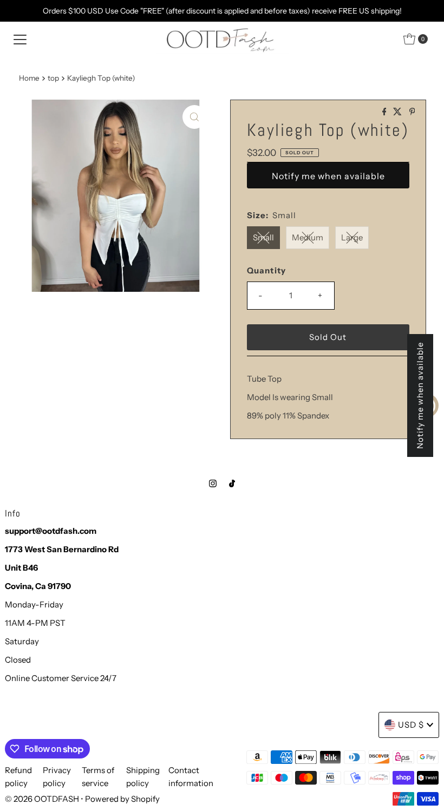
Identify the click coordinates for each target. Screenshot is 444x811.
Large (352, 237)
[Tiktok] (232, 483)
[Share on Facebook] (385, 112)
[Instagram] (213, 483)
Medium (307, 237)
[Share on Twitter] (398, 112)
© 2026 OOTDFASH (42, 799)
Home (29, 78)
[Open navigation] (20, 39)
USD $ (411, 725)
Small (263, 237)
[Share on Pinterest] (412, 112)
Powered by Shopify (122, 799)
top (53, 78)
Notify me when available (328, 176)
